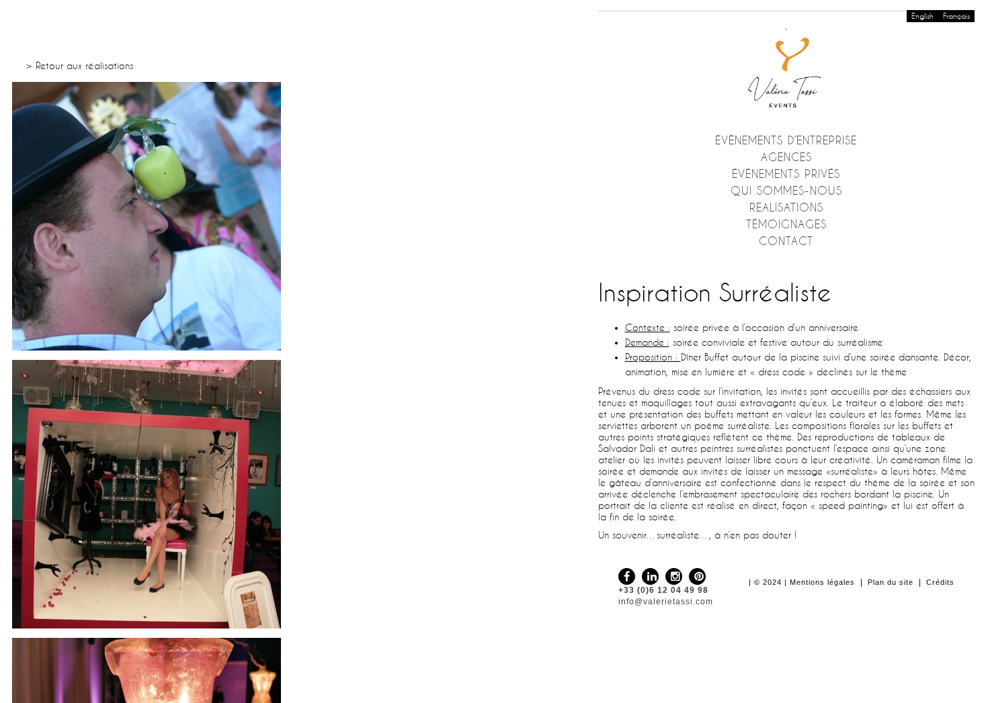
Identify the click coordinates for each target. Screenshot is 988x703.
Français (956, 16)
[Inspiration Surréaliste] (288, 216)
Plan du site (890, 582)
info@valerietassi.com (665, 601)
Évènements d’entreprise (786, 140)
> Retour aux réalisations (79, 65)
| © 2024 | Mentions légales (802, 582)
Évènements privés (786, 174)
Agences (786, 157)
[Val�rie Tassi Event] (786, 70)
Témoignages (786, 224)
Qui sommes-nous (786, 191)
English (922, 16)
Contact (786, 241)
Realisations (786, 207)
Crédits (940, 582)
